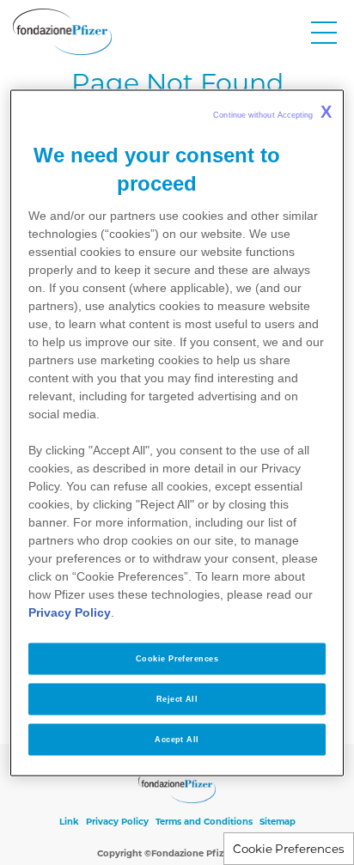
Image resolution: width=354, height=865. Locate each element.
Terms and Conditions (204, 821)
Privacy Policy (117, 821)
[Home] (62, 32)
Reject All (177, 698)
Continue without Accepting (272, 110)
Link (69, 821)
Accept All (177, 738)
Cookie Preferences (289, 849)
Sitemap (277, 821)
